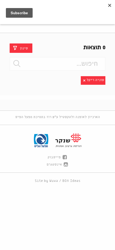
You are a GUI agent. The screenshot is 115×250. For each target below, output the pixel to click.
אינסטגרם (54, 164)
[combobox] (57, 64)
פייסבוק (54, 157)
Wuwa (53, 181)
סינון (24, 48)
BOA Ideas (71, 181)
